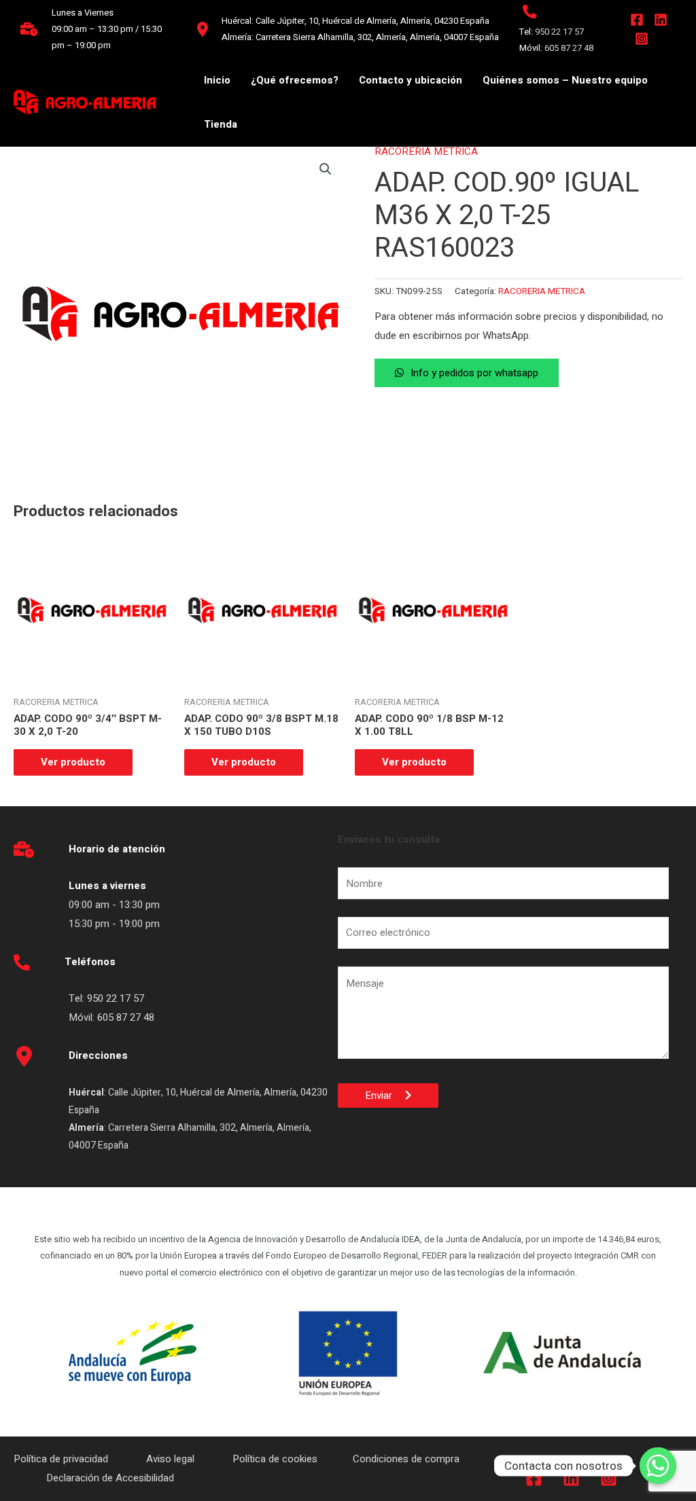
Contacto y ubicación (410, 80)
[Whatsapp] (658, 1465)
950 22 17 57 (559, 31)
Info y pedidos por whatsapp (474, 372)
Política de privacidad (62, 1458)
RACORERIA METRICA (426, 151)
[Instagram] (641, 39)
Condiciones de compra (406, 1458)
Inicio (217, 80)
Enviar (385, 1095)
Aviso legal (171, 1458)
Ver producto (73, 762)
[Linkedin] (660, 19)
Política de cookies (274, 1458)
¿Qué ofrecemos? (294, 80)
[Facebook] (637, 19)
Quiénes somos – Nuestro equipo (565, 80)
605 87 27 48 (569, 47)
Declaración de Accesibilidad (111, 1477)
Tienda (220, 124)
